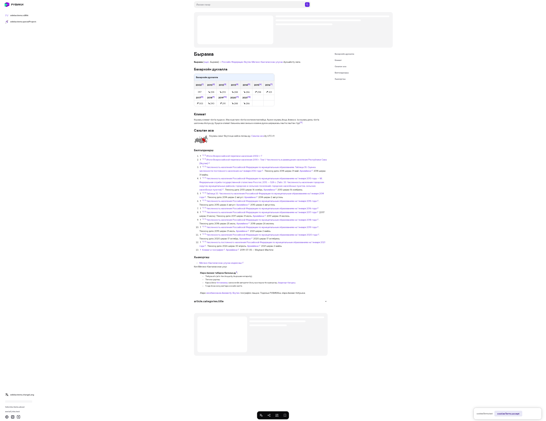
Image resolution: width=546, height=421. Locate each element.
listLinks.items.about (14, 407)
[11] (237, 97)
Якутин (247, 61)
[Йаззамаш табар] (197, 278)
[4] (237, 84)
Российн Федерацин (232, 61)
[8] (202, 97)
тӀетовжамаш (222, 282)
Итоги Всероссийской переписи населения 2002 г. (233, 155)
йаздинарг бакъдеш (286, 282)
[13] (301, 122)
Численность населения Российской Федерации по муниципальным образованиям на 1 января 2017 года (261, 212)
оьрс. (206, 61)
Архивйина (305, 170)
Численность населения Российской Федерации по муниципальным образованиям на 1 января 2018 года (261, 219)
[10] (225, 97)
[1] (202, 84)
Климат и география (212, 249)
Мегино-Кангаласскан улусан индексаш (220, 262)
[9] (213, 97)
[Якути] (197, 292)
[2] (213, 84)
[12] (249, 97)
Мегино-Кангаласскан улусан (267, 61)
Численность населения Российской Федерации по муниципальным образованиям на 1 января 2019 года (261, 227)
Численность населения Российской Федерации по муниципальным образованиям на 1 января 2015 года (261, 201)
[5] (249, 84)
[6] (260, 84)
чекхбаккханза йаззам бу (219, 292)
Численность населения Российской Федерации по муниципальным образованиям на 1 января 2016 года (261, 208)
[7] (271, 84)
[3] (225, 84)
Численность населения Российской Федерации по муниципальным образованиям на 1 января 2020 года (261, 234)
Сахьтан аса (257, 135)
